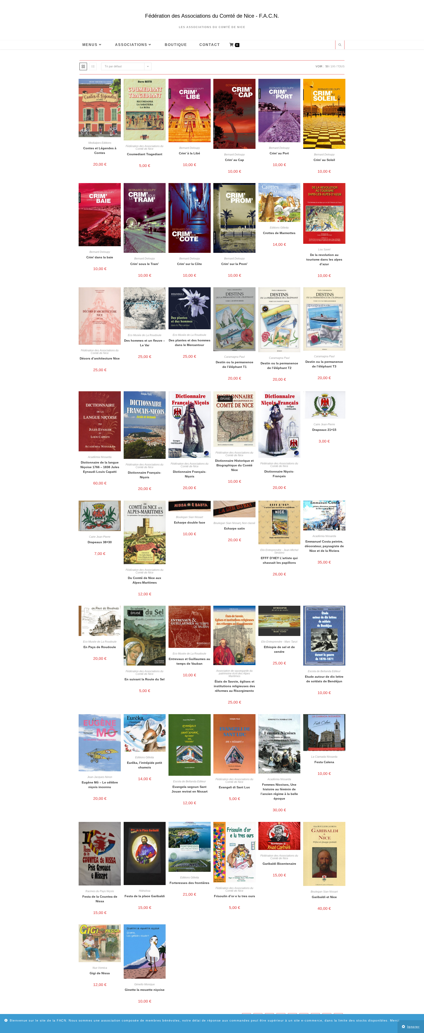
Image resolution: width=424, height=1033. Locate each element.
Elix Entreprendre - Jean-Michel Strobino (279, 551)
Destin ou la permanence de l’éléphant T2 (279, 365)
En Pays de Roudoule (99, 647)
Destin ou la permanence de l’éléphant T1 (234, 364)
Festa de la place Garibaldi (145, 896)
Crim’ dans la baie (99, 257)
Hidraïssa (144, 890)
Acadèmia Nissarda (100, 457)
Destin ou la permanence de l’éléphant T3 (324, 364)
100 (333, 66)
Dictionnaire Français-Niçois (144, 475)
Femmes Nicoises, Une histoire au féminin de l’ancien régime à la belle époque (279, 791)
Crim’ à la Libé (189, 153)
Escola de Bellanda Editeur (324, 671)
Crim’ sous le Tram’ (144, 264)
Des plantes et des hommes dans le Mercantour (189, 343)
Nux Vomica (100, 967)
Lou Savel (324, 249)
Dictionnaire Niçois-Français (279, 474)
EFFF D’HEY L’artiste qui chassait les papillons (279, 560)
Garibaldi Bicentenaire (279, 863)
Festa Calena (324, 762)
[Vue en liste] (93, 66)
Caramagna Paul (234, 356)
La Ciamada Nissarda (324, 756)
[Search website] (340, 45)
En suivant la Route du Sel (145, 679)
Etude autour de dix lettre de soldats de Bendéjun (324, 679)
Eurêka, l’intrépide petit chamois (144, 765)
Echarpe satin (234, 528)
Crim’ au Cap (234, 160)
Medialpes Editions (99, 142)
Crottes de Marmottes (279, 233)
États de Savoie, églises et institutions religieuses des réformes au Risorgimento (234, 686)
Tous (340, 66)
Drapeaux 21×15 (324, 429)
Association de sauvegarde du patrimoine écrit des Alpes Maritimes (234, 673)
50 (327, 66)
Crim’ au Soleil (324, 160)
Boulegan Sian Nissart (189, 517)
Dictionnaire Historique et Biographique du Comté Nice (234, 465)
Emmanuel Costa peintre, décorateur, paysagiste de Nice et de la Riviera (324, 546)
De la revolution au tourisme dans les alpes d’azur (324, 259)
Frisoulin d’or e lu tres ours (234, 896)
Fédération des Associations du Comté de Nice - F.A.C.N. (212, 16)
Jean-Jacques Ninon (99, 777)
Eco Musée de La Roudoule (144, 335)
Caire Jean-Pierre (324, 424)
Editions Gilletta (279, 227)
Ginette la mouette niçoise (145, 989)
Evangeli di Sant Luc (234, 787)
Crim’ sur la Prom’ (234, 264)
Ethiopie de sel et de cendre (279, 649)
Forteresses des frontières (189, 883)
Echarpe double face (189, 522)
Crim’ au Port (279, 153)
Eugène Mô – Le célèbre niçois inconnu (100, 785)
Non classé (248, 523)
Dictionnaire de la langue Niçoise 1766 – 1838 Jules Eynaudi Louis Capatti (99, 467)
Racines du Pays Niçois (99, 891)
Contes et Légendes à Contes (99, 150)
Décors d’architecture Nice (100, 358)
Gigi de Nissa (100, 973)
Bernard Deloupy (189, 147)
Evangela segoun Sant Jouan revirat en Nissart (190, 789)
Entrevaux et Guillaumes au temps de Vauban (189, 661)
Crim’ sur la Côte (189, 264)
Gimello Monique (144, 984)
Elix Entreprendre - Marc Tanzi (279, 641)
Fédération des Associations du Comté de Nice (144, 147)
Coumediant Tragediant (144, 154)
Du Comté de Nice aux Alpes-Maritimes (144, 580)
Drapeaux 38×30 (100, 542)
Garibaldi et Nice (324, 897)
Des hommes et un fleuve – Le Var (144, 343)
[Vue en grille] (83, 66)
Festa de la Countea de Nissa (99, 899)
